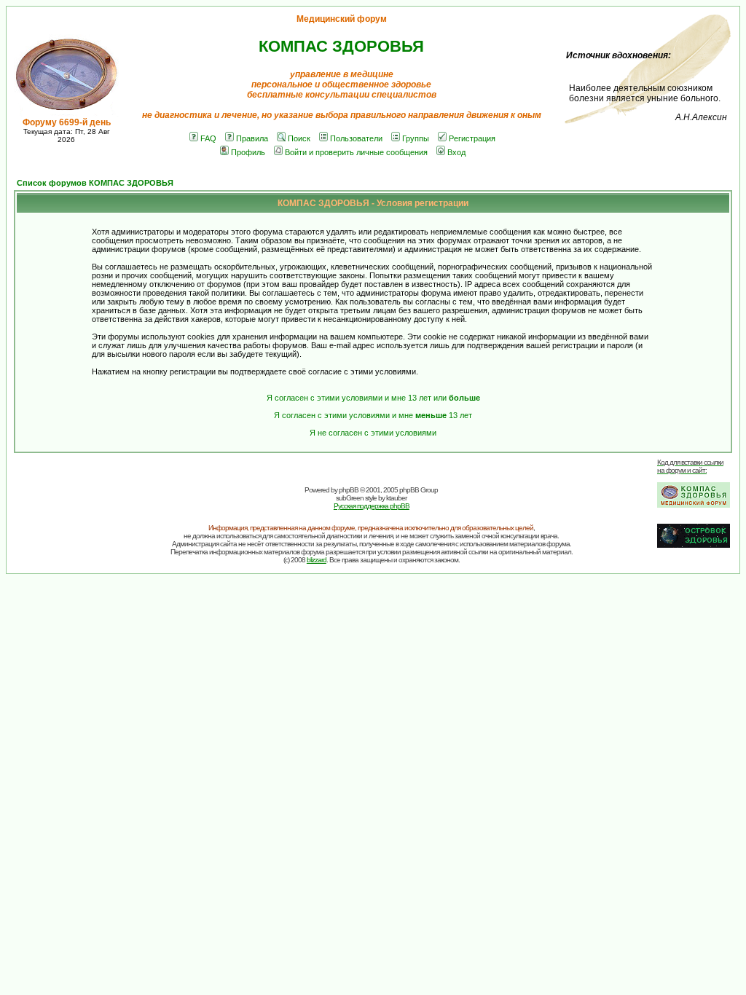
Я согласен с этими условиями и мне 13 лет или (373, 397)
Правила (252, 138)
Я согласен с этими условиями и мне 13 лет (373, 415)
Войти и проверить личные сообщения (356, 152)
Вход (456, 152)
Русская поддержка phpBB (371, 506)
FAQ (208, 138)
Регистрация (472, 138)
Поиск (299, 138)
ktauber (396, 498)
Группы (415, 138)
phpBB (348, 490)
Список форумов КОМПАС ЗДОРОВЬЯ (95, 182)
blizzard (316, 560)
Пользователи (356, 138)
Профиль (248, 152)
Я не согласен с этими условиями (373, 432)
